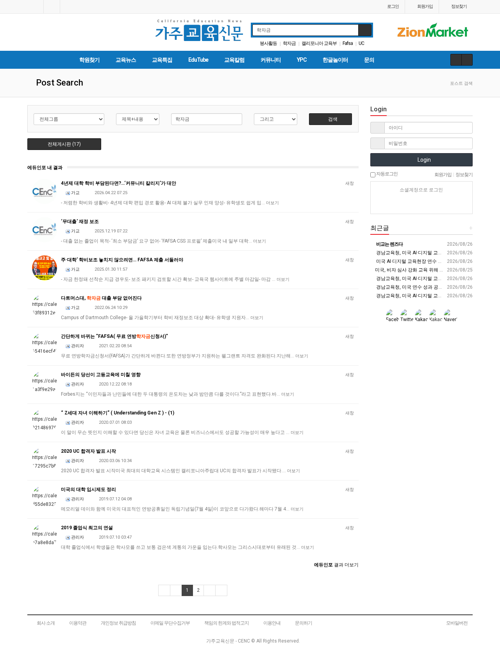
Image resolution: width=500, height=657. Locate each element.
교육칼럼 (234, 60)
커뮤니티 (271, 60)
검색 (332, 119)
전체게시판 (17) (64, 144)
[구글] (435, 204)
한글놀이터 (335, 60)
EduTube (198, 60)
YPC (302, 60)
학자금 (289, 43)
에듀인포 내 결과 (44, 167)
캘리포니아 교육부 (319, 43)
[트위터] (449, 204)
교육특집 (162, 60)
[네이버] (394, 204)
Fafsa (348, 43)
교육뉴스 (126, 60)
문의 (369, 60)
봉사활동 (268, 43)
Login (423, 160)
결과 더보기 (336, 565)
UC (361, 43)
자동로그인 (386, 174)
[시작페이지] (35, 6)
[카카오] (408, 204)
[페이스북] (421, 204)
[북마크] (52, 6)
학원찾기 (89, 60)
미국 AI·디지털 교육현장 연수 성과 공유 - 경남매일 (427, 261)
